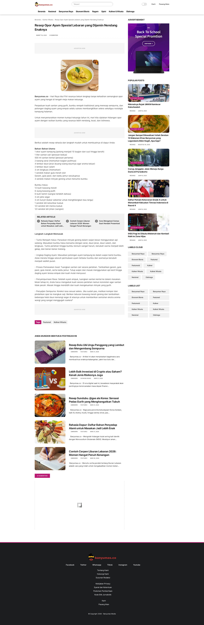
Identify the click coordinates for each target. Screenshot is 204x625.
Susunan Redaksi (103, 577)
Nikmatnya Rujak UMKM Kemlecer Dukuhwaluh (144, 105)
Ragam (95, 11)
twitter (83, 565)
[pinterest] (51, 329)
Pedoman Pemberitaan (102, 591)
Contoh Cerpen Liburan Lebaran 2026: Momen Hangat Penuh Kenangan (80, 223)
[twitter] (153, 11)
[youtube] (168, 11)
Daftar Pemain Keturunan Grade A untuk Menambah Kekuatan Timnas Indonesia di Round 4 (148, 203)
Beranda (41, 11)
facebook (70, 565)
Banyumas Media (109, 614)
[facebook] (149, 11)
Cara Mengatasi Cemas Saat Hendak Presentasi (109, 222)
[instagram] (164, 11)
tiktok (110, 565)
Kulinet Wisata (155, 271)
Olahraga (130, 11)
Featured (47, 322)
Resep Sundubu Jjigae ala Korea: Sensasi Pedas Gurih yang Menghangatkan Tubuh (94, 400)
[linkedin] (56, 329)
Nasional (52, 11)
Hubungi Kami (103, 574)
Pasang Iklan (164, 4)
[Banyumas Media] (43, 6)
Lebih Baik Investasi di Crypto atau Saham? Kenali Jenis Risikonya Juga (95, 373)
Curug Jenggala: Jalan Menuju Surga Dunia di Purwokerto (145, 170)
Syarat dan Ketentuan (103, 587)
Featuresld (136, 265)
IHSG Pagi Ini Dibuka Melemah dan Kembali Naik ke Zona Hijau (148, 235)
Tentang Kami (103, 570)
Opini (103, 11)
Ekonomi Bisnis (82, 11)
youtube (136, 565)
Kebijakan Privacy (103, 584)
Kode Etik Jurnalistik (102, 595)
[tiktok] (160, 11)
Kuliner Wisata (48, 20)
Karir (154, 4)
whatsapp (96, 565)
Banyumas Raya (66, 11)
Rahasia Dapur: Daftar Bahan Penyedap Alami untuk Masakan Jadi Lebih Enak (52, 223)
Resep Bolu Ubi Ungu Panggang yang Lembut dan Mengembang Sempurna (96, 346)
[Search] (110, 4)
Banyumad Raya (138, 254)
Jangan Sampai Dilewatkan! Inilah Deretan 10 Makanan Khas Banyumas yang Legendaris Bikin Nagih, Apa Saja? (148, 138)
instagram (123, 565)
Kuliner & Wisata (116, 11)
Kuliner (149, 265)
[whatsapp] (156, 11)
